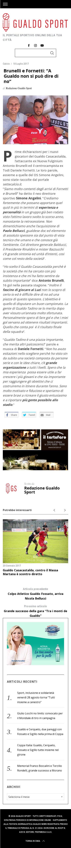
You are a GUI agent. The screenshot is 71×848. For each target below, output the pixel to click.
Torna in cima (33, 841)
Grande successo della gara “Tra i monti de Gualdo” (35, 611)
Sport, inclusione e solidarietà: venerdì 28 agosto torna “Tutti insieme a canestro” (36, 697)
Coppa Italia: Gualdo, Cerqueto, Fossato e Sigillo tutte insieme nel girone (38, 749)
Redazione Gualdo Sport (19, 88)
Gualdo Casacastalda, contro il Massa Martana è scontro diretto (30, 572)
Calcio (6, 63)
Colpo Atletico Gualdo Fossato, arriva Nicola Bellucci (35, 593)
